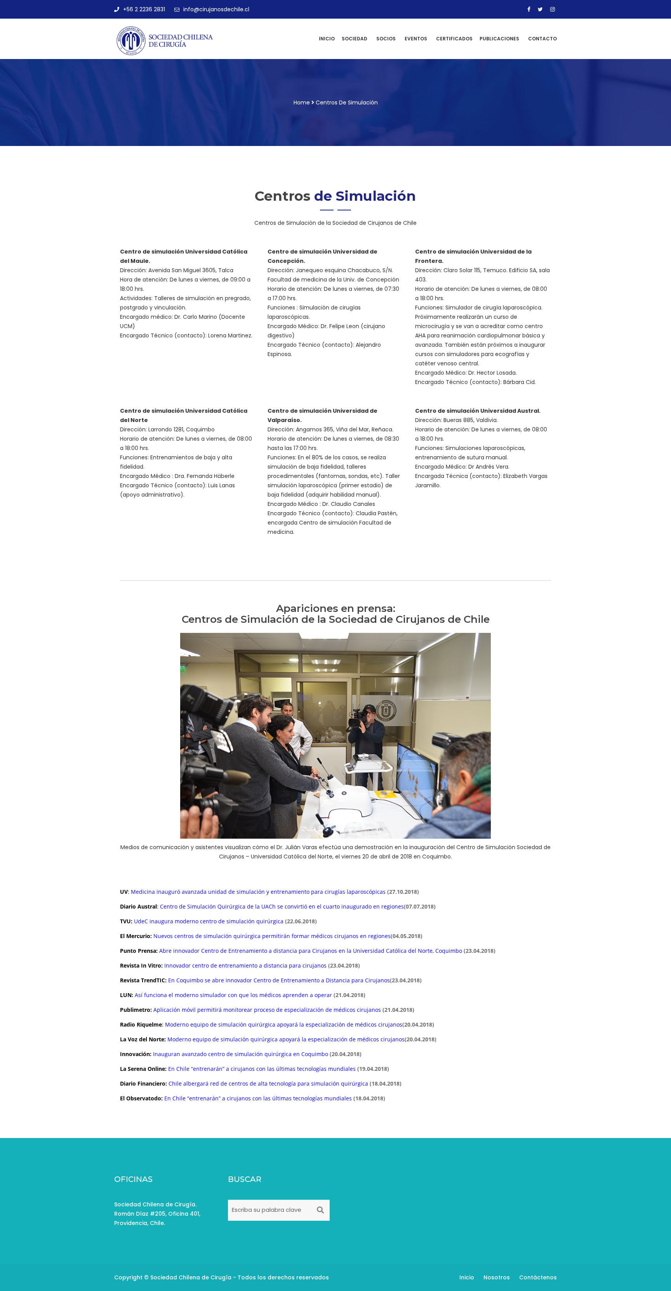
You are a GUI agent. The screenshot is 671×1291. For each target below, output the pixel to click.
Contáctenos (538, 1277)
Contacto (542, 38)
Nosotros (496, 1277)
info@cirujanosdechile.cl (216, 9)
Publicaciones (499, 38)
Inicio (327, 38)
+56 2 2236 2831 (144, 9)
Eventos (416, 38)
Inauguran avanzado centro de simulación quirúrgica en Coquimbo (241, 1054)
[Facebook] (528, 9)
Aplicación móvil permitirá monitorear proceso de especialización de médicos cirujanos (267, 1009)
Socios (386, 38)
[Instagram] (552, 9)
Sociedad (354, 38)
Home (302, 102)
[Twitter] (540, 9)
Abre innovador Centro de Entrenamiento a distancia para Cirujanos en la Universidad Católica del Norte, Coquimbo (310, 950)
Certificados (454, 38)
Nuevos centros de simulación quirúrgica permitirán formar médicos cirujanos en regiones (272, 936)
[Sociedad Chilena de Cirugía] (165, 40)
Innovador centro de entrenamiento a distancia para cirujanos (245, 965)
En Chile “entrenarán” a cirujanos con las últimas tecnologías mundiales (262, 1068)
